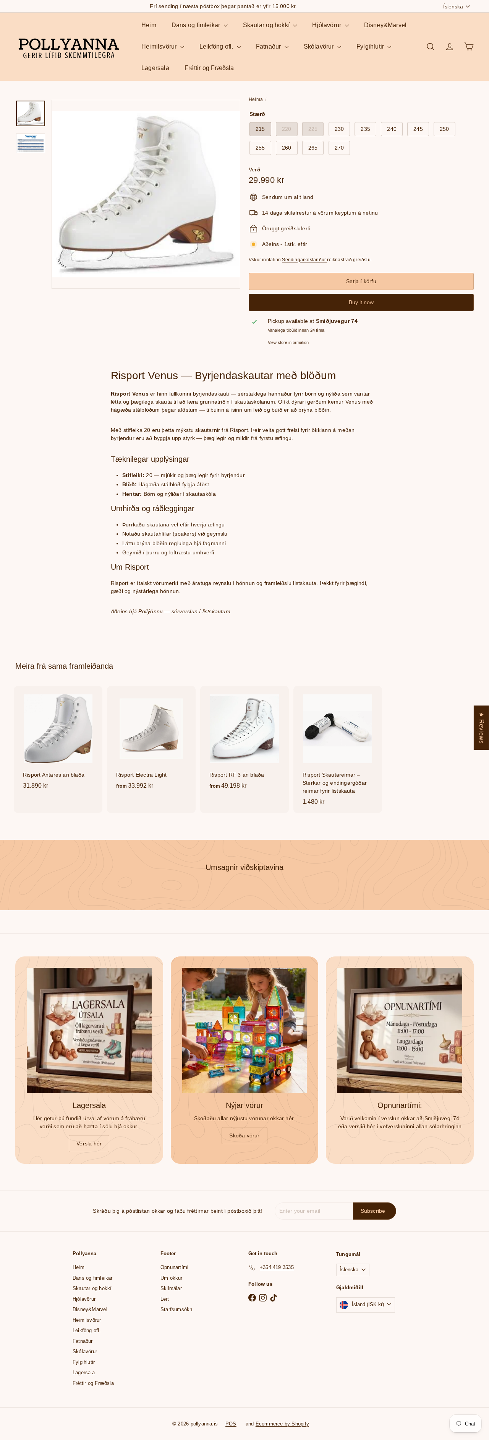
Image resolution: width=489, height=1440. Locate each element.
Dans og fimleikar (197, 25)
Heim (148, 25)
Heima (256, 99)
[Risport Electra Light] (151, 742)
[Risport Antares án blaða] (58, 741)
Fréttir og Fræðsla (209, 68)
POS (230, 1424)
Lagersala (155, 68)
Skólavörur (319, 46)
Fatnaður (269, 46)
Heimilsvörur (159, 46)
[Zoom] (146, 194)
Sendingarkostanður (304, 259)
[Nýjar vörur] (244, 1030)
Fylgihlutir (371, 46)
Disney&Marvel (385, 25)
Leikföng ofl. (217, 46)
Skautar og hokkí (267, 25)
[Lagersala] (89, 1030)
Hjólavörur (327, 25)
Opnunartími (174, 1267)
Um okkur (171, 1278)
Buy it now (361, 302)
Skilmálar (171, 1288)
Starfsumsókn (176, 1309)
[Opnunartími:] (399, 1030)
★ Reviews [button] (481, 727)
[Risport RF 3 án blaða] (244, 742)
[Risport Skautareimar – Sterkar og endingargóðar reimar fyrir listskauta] (338, 749)
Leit (164, 1299)
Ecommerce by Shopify (282, 1424)
